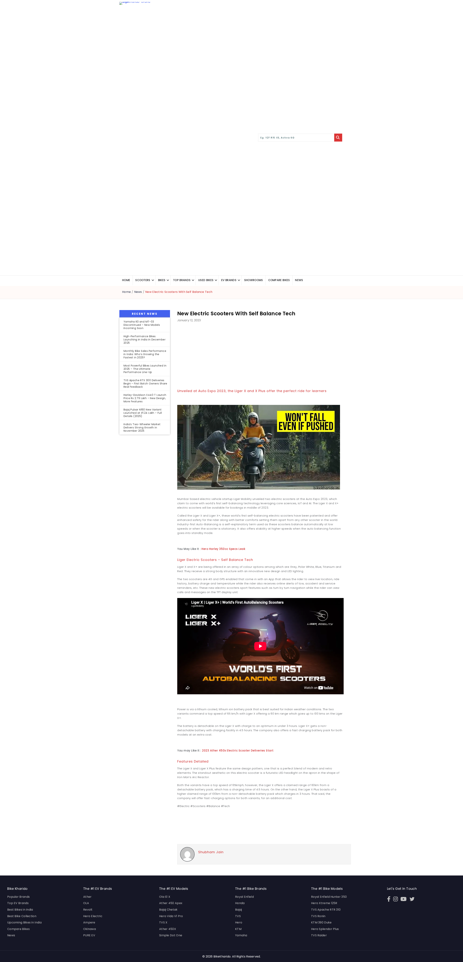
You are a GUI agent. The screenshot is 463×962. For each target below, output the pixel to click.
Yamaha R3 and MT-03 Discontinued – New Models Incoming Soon (142, 325)
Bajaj (238, 910)
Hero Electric (92, 916)
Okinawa (89, 929)
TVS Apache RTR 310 (326, 910)
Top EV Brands (18, 903)
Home (126, 280)
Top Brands (181, 280)
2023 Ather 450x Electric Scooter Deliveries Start (238, 750)
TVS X (163, 922)
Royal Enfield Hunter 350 (329, 897)
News (299, 280)
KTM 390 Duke (321, 922)
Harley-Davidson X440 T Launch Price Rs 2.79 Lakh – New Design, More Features (145, 398)
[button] (152, 280)
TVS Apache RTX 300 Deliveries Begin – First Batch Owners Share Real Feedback (145, 383)
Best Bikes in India (20, 910)
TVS (238, 916)
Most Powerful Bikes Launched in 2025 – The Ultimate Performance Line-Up (145, 369)
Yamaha (241, 935)
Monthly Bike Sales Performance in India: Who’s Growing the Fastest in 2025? (145, 354)
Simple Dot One (170, 935)
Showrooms (253, 280)
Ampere (89, 922)
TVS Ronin (318, 916)
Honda (240, 903)
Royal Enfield (244, 897)
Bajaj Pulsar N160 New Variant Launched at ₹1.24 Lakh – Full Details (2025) (143, 413)
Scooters (142, 280)
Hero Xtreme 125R (324, 903)
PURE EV (89, 935)
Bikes (161, 280)
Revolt (88, 910)
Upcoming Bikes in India (24, 922)
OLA (86, 903)
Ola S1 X (164, 897)
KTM (238, 929)
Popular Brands (18, 897)
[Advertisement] (144, 497)
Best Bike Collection (21, 916)
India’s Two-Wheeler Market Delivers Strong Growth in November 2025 (142, 427)
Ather (87, 897)
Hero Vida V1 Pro (171, 916)
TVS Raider (319, 935)
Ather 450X (167, 929)
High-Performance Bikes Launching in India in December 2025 (144, 339)
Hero (238, 922)
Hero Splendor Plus (325, 929)
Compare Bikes (18, 929)
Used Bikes (205, 280)
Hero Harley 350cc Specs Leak (223, 549)
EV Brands (228, 280)
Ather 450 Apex (170, 903)
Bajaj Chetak (168, 910)
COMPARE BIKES (279, 280)
